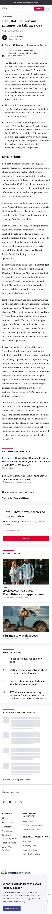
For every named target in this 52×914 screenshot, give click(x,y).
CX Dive (27, 841)
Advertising (28, 821)
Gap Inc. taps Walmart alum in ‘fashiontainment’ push (28, 682)
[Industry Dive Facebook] (10, 802)
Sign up (39, 8)
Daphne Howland (16, 36)
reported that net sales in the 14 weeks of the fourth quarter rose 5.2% (26, 66)
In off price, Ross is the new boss (26, 660)
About (5, 818)
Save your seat (11, 908)
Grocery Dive (29, 845)
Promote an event (31, 829)
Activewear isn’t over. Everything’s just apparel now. (24, 592)
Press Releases (9, 842)
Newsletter (7, 831)
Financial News (21, 498)
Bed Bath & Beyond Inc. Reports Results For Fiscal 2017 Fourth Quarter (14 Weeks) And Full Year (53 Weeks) (26, 461)
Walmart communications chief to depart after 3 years (28, 671)
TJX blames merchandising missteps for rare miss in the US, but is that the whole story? (28, 695)
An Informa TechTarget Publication (26, 3)
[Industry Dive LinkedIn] (4, 802)
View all (6, 779)
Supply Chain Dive (32, 854)
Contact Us (7, 826)
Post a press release (21, 779)
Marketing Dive (30, 850)
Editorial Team (8, 822)
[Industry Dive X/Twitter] (15, 802)
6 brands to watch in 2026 (20, 636)
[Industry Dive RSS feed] (21, 802)
